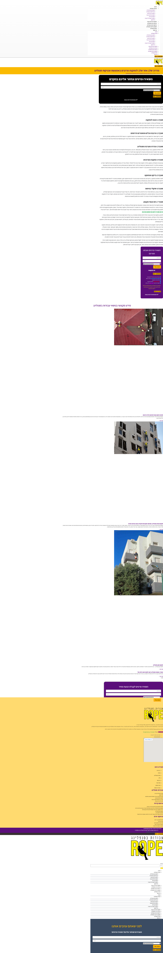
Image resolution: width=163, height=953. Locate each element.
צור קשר (155, 30)
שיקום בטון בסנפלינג (151, 10)
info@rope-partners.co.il (152, 832)
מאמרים (154, 73)
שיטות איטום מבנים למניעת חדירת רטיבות (153, 415)
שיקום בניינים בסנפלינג (151, 26)
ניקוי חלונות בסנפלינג (150, 11)
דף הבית (158, 73)
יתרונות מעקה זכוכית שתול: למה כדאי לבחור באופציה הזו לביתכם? (150, 814)
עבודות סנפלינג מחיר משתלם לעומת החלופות (154, 796)
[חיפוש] (161, 868)
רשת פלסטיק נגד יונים (159, 819)
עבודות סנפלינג (153, 8)
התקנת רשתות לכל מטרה (150, 18)
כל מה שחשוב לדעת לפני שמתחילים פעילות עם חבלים (152, 809)
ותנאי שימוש (146, 90)
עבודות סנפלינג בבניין (159, 793)
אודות (155, 7)
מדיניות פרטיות (151, 90)
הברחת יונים (160, 821)
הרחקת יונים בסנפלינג (152, 25)
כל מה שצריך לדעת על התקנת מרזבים (152, 212)
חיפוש (161, 863)
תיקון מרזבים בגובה (151, 13)
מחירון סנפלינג (153, 28)
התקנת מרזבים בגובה (152, 21)
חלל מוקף (153, 20)
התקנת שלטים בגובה (151, 15)
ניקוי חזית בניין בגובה (159, 801)
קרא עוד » (161, 420)
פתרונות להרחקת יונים (158, 823)
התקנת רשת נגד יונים (159, 824)
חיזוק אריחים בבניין (159, 812)
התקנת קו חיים (152, 16)
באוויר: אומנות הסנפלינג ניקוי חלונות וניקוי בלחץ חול (150, 672)
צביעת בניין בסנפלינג (152, 23)
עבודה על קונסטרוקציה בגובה (157, 799)
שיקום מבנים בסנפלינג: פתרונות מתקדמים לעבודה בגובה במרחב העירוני (145, 523)
